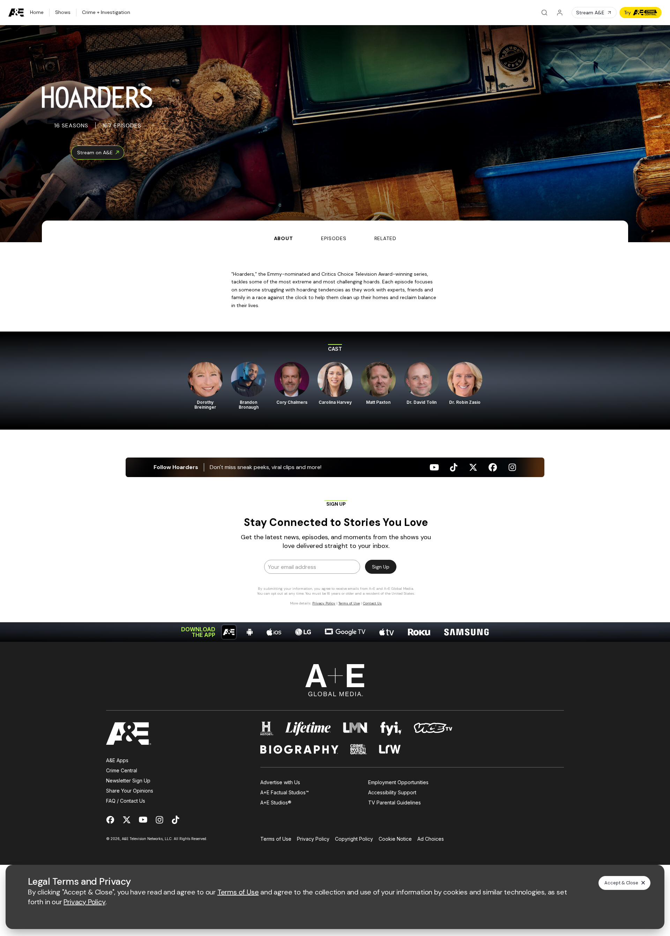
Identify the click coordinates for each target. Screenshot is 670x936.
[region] (335, 380)
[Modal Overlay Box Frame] (335, 552)
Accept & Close (621, 883)
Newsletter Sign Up (128, 780)
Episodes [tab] (334, 238)
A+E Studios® (275, 802)
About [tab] (283, 238)
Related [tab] (385, 238)
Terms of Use (275, 839)
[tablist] (335, 231)
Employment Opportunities (398, 782)
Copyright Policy (354, 839)
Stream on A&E (95, 152)
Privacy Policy (313, 839)
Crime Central (121, 770)
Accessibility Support (392, 792)
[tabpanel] (335, 442)
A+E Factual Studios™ (284, 792)
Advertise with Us (280, 782)
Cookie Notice (395, 839)
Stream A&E (590, 12)
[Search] (544, 12)
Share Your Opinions (129, 791)
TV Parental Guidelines (394, 802)
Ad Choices (430, 839)
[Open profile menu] (559, 12)
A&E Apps (117, 760)
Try (627, 12)
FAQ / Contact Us (125, 801)
